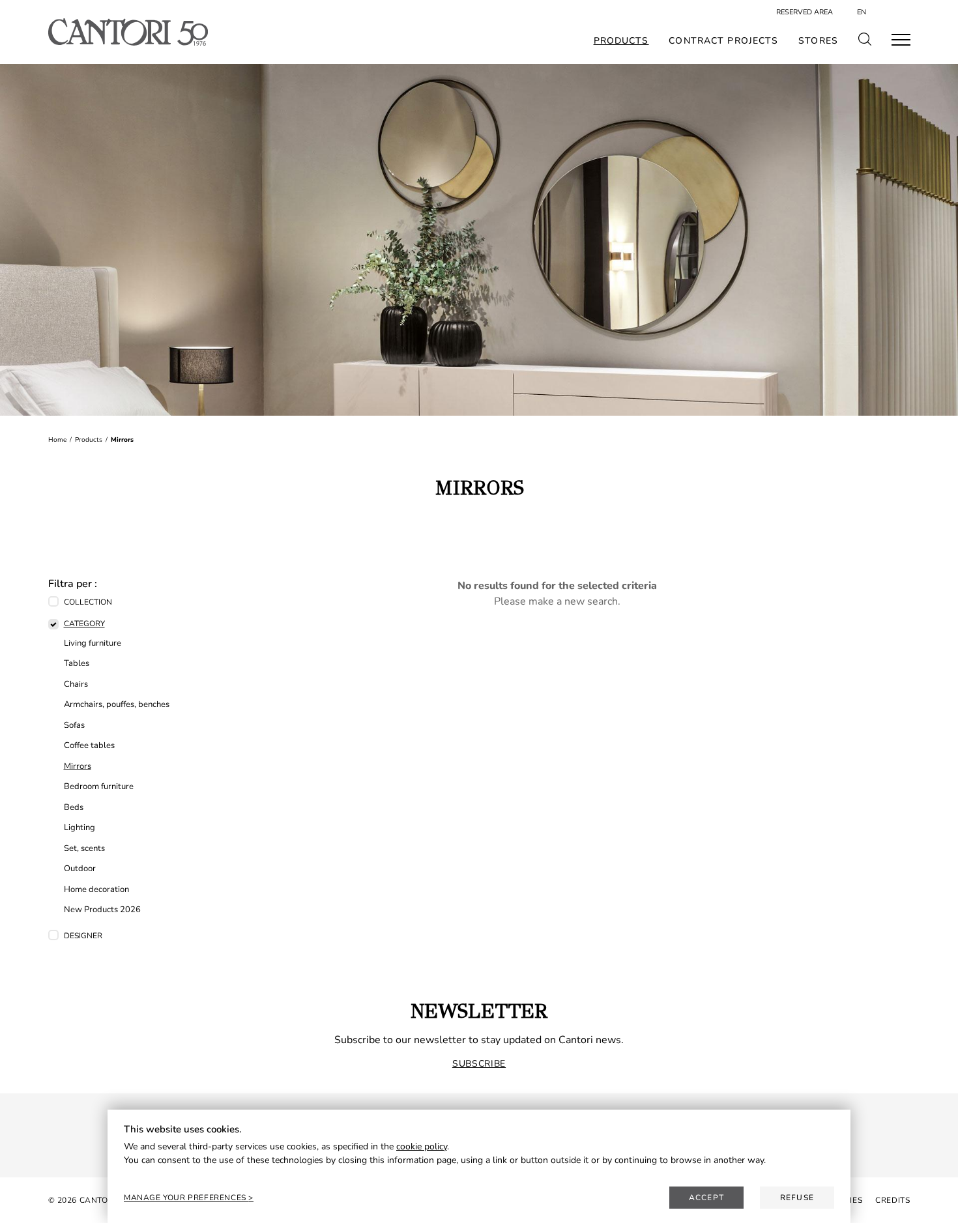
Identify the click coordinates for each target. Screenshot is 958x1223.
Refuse (797, 1197)
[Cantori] (128, 32)
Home (57, 439)
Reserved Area (804, 12)
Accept (706, 1197)
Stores (818, 41)
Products (621, 41)
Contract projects (723, 41)
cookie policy (421, 1146)
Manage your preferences (186, 1197)
